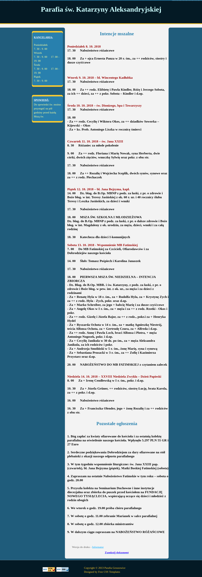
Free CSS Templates (109, 571)
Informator (98, 547)
